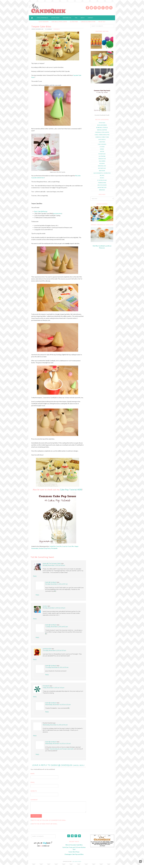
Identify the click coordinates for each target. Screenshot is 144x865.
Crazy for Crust (66, 546)
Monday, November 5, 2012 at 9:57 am (56, 584)
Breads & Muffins (102, 129)
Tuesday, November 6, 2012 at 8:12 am (56, 626)
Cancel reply (79, 765)
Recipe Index (55, 17)
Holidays (102, 163)
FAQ (76, 17)
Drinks (102, 149)
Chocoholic (102, 139)
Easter (102, 151)
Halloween (102, 161)
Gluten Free (74, 21)
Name (33, 773)
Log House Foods (76, 861)
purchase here (57, 213)
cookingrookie (47, 648)
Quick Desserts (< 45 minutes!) (102, 173)
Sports (102, 177)
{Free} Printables (42, 17)
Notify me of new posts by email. (45, 824)
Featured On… (67, 17)
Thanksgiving (102, 182)
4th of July (101, 21)
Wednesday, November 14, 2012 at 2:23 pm (58, 704)
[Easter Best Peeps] (102, 65)
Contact (90, 17)
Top (140, 861)
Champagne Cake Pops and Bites (74, 854)
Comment (34, 799)
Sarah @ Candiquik (51, 582)
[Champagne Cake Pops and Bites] (102, 83)
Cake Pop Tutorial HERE (71, 490)
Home (32, 17)
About (82, 17)
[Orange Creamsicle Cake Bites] (102, 234)
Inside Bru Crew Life (56, 546)
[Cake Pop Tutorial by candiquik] (102, 100)
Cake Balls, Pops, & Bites (59, 21)
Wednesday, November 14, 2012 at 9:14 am (55, 725)
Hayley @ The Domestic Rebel (52, 563)
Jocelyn (45, 606)
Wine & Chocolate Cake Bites (74, 845)
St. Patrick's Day (102, 180)
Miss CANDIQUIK (48, 9)
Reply (35, 576)
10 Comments (57, 29)
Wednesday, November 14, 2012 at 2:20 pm (58, 743)
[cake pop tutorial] (57, 517)
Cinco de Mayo (102, 144)
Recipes (102, 175)
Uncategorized (102, 185)
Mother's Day (102, 168)
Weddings (102, 189)
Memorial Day (102, 165)
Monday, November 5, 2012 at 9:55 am (54, 565)
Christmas (102, 141)
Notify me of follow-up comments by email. (49, 820)
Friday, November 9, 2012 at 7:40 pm (53, 687)
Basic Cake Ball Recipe (40, 211)
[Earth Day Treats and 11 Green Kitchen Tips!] (102, 48)
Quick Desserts (43, 21)
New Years (102, 170)
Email (33, 782)
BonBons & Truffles (102, 127)
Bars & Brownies (102, 125)
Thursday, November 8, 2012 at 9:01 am (54, 650)
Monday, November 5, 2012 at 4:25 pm (54, 608)
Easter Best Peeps (74, 852)
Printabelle (54, 548)
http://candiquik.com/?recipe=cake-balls (61, 749)
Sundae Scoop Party (44, 548)
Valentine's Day (102, 187)
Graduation (102, 158)
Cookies (102, 146)
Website (34, 791)
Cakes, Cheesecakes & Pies (102, 134)
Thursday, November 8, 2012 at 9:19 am (56, 667)
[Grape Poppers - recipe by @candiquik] (102, 213)
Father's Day (102, 153)
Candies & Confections (88, 21)
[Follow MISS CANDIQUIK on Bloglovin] (43, 846)
